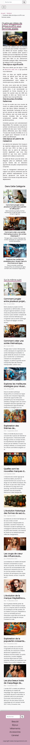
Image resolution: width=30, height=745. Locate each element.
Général (9, 13)
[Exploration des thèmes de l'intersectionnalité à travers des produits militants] (15, 416)
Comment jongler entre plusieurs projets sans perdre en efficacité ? (15, 207)
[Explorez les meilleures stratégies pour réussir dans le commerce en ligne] (14, 250)
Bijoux (15, 725)
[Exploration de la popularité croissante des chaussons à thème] (15, 629)
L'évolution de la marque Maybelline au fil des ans (15, 598)
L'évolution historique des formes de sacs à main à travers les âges (15, 513)
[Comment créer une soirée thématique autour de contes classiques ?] (14, 223)
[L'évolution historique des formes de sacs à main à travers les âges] (15, 501)
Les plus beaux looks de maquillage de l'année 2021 (14, 683)
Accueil (3, 13)
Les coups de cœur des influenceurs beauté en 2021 (13, 556)
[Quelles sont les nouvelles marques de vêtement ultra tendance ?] (15, 459)
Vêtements (15, 728)
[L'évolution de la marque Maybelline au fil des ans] (15, 586)
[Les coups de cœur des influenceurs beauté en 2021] (15, 544)
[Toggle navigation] (4, 7)
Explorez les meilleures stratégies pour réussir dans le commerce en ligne (15, 261)
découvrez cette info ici (12, 69)
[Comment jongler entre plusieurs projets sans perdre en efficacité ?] (14, 196)
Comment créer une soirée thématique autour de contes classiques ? (15, 234)
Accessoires (15, 732)
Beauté (15, 721)
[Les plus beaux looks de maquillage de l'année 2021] (15, 671)
